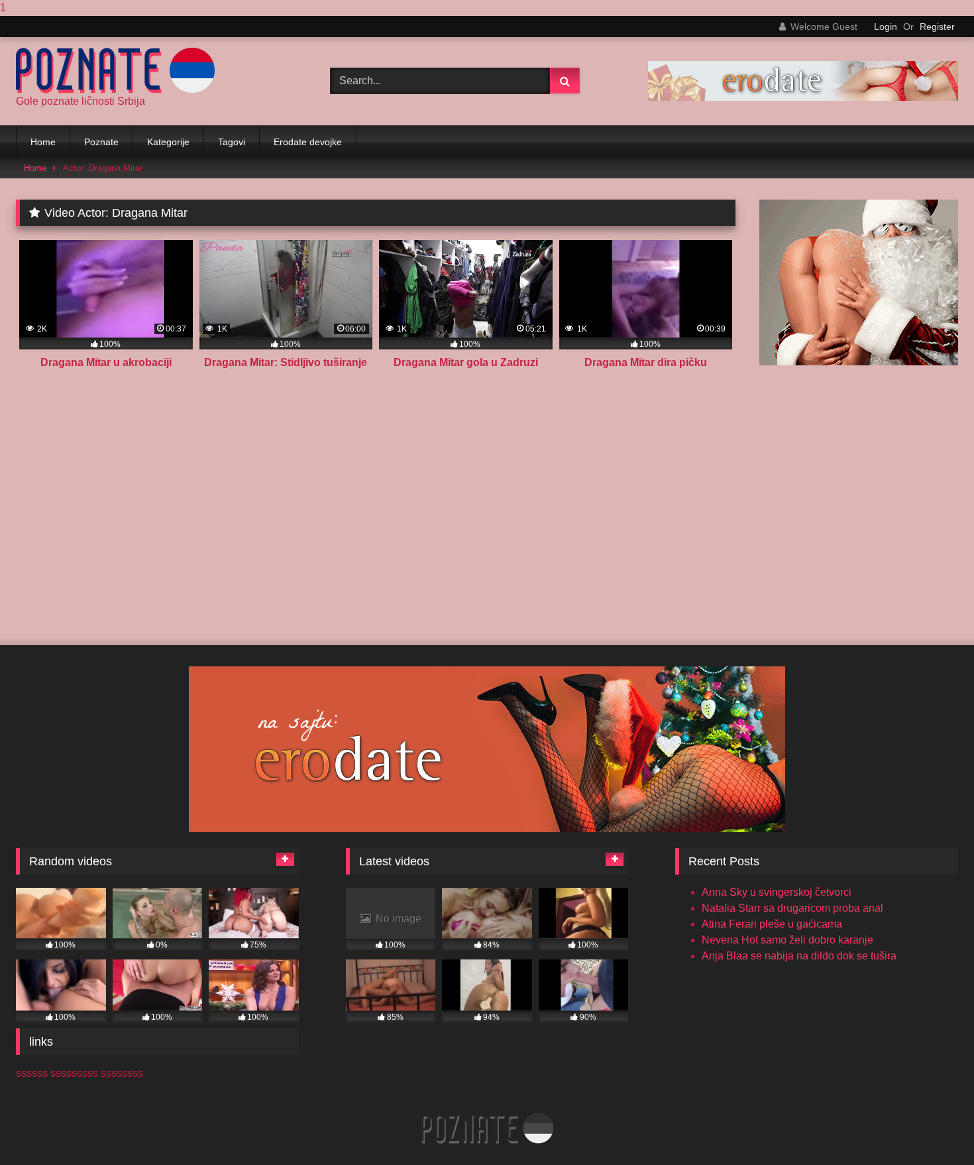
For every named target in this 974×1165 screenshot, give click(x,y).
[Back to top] (932, 1128)
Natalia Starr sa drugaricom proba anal (792, 908)
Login (885, 26)
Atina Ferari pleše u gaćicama (772, 924)
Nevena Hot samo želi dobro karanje (787, 940)
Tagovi (231, 142)
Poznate (101, 142)
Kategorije (168, 142)
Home (43, 142)
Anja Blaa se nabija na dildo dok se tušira (799, 955)
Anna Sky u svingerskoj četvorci (776, 892)
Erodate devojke (308, 142)
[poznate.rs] (115, 70)
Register (937, 26)
